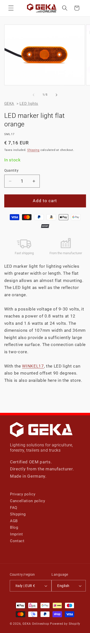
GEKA (9, 103)
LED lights (29, 103)
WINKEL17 (33, 366)
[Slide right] (56, 94)
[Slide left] (33, 94)
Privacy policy (22, 494)
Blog (14, 527)
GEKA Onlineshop (35, 623)
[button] (11, 8)
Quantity (11, 170)
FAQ (13, 507)
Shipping (33, 150)
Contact (17, 541)
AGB (14, 521)
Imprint (16, 534)
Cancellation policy (27, 501)
